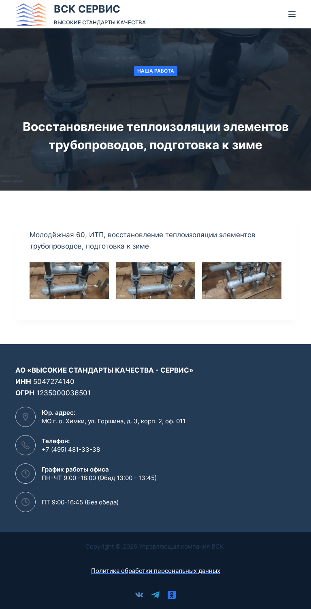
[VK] (139, 595)
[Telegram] (155, 595)
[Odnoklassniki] (172, 595)
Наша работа (155, 71)
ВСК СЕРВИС (87, 9)
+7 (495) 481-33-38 (71, 449)
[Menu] (292, 14)
